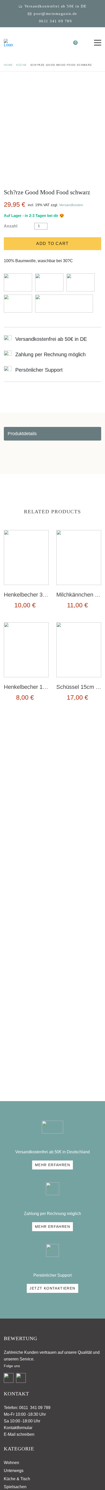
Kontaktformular (18, 1427)
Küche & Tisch (17, 1479)
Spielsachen (15, 1487)
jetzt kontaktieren (52, 1288)
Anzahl (10, 226)
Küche (21, 64)
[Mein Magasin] (8, 43)
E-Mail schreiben (19, 1434)
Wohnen (11, 1462)
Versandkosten (71, 205)
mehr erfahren (52, 1165)
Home (8, 64)
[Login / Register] (61, 42)
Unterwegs (13, 1470)
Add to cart (52, 243)
